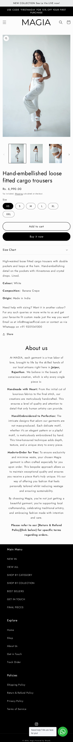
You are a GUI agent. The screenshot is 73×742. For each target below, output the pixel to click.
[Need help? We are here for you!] (63, 732)
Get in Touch (14, 654)
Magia (32, 741)
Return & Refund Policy (20, 693)
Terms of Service (16, 709)
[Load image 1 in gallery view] (17, 153)
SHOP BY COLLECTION (21, 583)
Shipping (19, 193)
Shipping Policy (16, 685)
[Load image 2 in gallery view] (36, 153)
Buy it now (36, 237)
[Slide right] (69, 154)
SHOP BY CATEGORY (19, 575)
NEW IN (12, 559)
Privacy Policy (15, 701)
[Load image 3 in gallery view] (55, 153)
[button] (4, 22)
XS (8, 206)
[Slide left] (4, 154)
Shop (10, 638)
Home (10, 630)
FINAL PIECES (15, 607)
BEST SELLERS (15, 591)
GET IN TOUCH (16, 599)
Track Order (14, 662)
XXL (8, 214)
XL (53, 206)
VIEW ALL (12, 567)
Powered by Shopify (42, 741)
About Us (12, 646)
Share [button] (10, 334)
